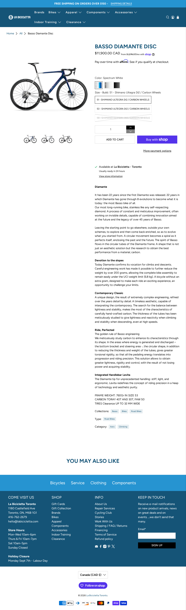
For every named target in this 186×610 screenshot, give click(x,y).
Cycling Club (103, 512)
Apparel (71, 12)
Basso (115, 411)
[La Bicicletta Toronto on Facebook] (100, 547)
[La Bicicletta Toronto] (19, 17)
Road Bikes (136, 411)
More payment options (157, 150)
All (20, 33)
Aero (112, 426)
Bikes (52, 12)
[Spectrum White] (98, 85)
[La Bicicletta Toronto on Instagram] (104, 547)
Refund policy (104, 539)
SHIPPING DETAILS (121, 3)
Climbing (123, 426)
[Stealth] (117, 85)
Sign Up (156, 545)
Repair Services (105, 508)
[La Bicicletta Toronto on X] (113, 547)
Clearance (73, 22)
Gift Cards (58, 504)
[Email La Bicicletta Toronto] (96, 547)
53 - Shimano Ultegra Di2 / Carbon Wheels (123, 108)
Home (10, 33)
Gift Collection (61, 508)
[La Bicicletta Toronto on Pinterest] (109, 547)
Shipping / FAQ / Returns (111, 526)
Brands (39, 12)
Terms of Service (106, 534)
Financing (101, 530)
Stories (99, 517)
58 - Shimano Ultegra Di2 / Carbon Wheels (123, 117)
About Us (101, 504)
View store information (111, 176)
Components (96, 12)
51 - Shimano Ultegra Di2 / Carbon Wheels (123, 99)
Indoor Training (45, 22)
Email (142, 529)
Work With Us (103, 521)
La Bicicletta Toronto (96, 595)
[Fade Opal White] (108, 85)
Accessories (124, 12)
